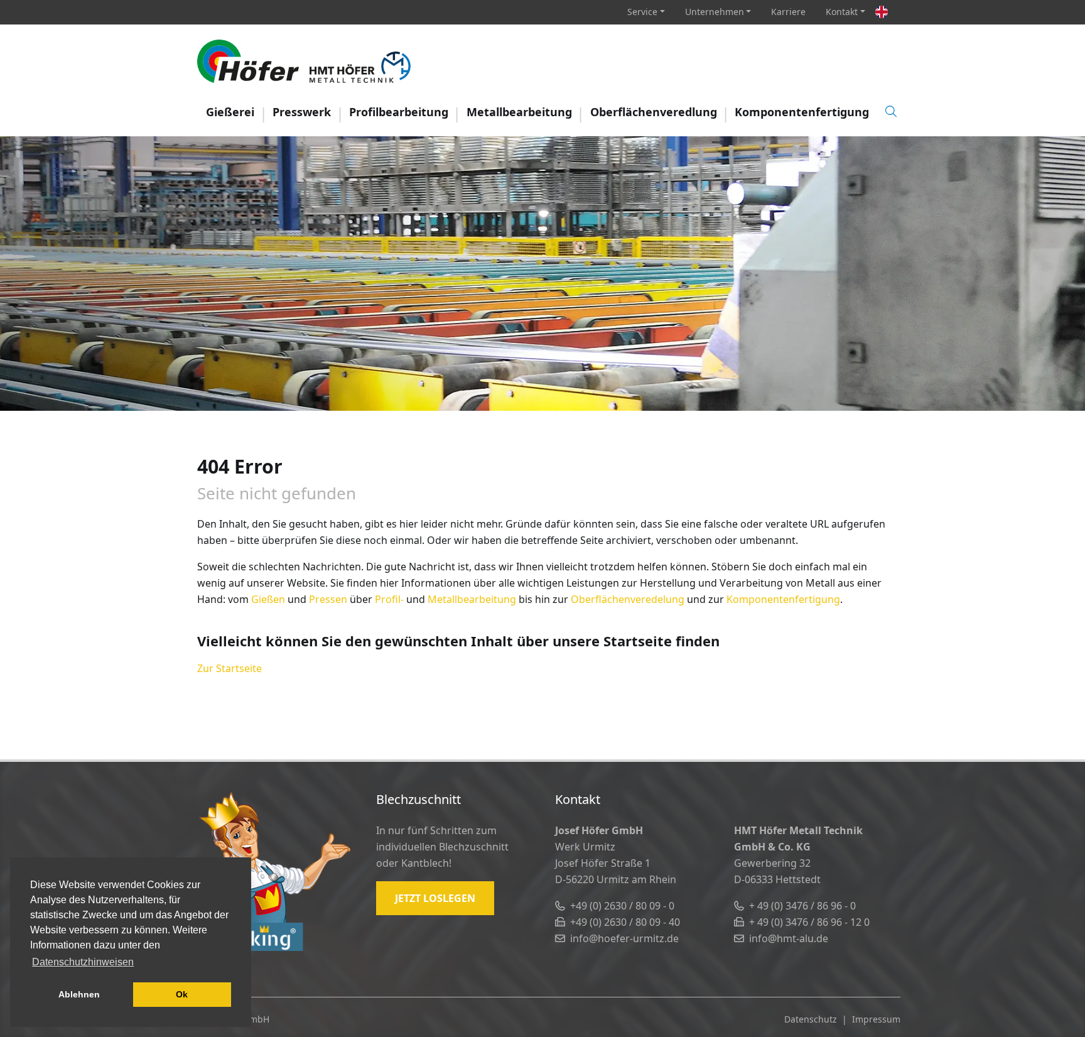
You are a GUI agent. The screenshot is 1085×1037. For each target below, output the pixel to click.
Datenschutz (810, 1019)
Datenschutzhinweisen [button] (83, 962)
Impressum (876, 1019)
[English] (881, 11)
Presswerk (302, 111)
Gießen (268, 599)
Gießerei (230, 111)
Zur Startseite (229, 668)
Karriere (788, 12)
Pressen (328, 599)
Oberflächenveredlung (653, 111)
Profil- (389, 599)
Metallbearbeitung (519, 111)
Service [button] (642, 12)
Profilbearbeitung (398, 111)
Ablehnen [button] (79, 994)
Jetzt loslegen (435, 898)
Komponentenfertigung (802, 111)
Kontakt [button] (842, 12)
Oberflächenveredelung (627, 599)
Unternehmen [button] (714, 12)
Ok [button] (182, 994)
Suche (891, 110)
